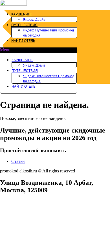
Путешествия (24, 25)
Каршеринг (21, 14)
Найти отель (23, 41)
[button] (38, 50)
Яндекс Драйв (34, 20)
